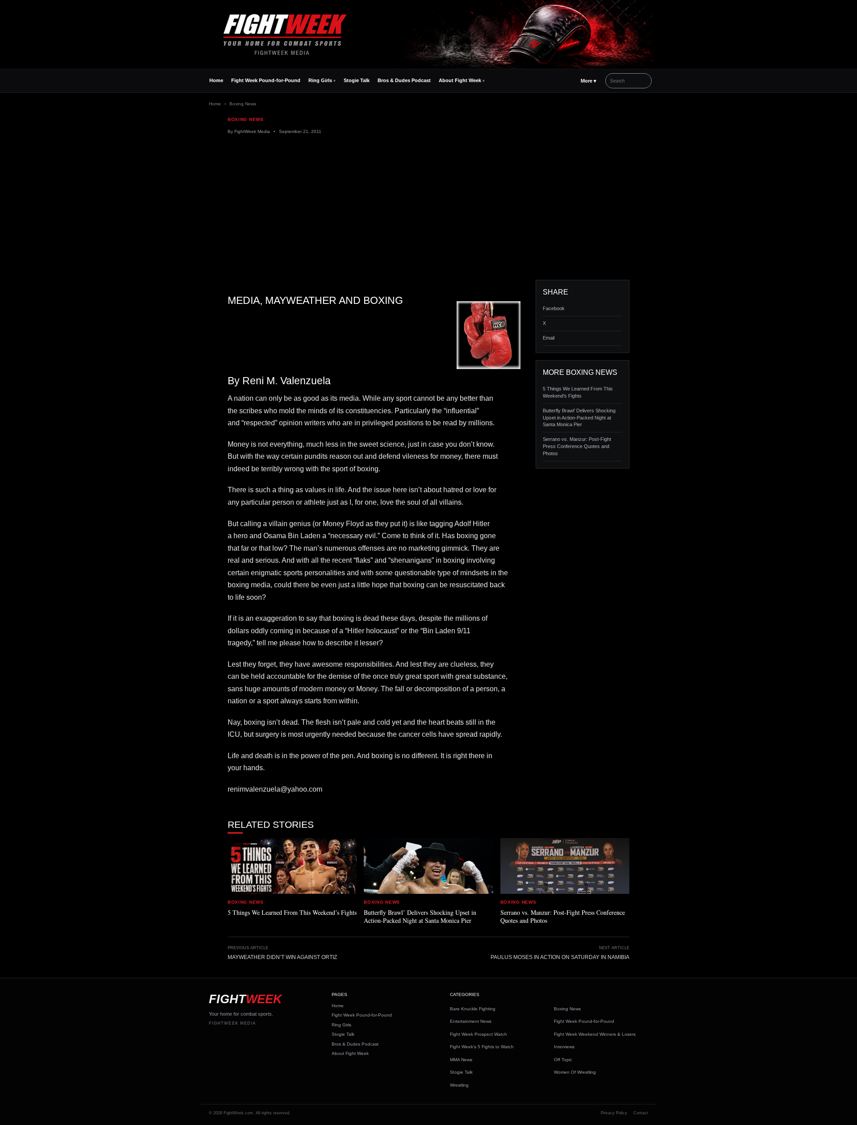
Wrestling (459, 1085)
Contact (640, 1113)
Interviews (564, 1046)
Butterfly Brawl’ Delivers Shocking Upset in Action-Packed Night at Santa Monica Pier (579, 418)
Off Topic (563, 1059)
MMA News (461, 1059)
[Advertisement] (428, 207)
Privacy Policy (614, 1113)
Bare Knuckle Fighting (472, 1008)
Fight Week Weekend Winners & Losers (595, 1034)
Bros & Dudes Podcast (404, 80)
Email (548, 337)
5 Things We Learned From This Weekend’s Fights (578, 392)
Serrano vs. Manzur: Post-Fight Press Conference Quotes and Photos (577, 446)
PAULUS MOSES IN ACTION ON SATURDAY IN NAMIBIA (560, 957)
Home (216, 80)
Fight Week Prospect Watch (478, 1034)
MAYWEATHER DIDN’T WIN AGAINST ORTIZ (282, 957)
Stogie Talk (357, 80)
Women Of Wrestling (575, 1072)
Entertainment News (470, 1021)
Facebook (554, 308)
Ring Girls (320, 80)
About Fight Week (460, 80)
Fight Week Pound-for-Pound (265, 80)
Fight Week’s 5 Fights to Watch (482, 1046)
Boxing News (242, 103)
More (588, 80)
